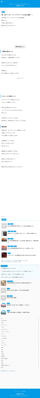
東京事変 (3, 356)
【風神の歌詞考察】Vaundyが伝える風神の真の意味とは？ (19, 282)
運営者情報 (23, 391)
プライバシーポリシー (18, 391)
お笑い (4, 216)
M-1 (2, 318)
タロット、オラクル (5, 331)
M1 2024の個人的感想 (11, 297)
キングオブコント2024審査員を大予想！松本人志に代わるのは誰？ (22, 255)
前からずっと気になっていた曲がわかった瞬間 (12, 261)
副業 (2, 347)
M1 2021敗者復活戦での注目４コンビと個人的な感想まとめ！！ (21, 226)
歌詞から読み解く (4, 358)
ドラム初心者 (3, 338)
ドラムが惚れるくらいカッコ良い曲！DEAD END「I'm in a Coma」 (16, 260)
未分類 (2, 354)
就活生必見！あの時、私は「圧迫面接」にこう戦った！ (18, 305)
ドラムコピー (3, 336)
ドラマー (3, 333)
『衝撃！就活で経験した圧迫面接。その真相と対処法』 (18, 312)
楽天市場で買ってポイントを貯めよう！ (8, 370)
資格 (2, 363)
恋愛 (2, 351)
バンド (2, 340)
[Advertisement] (20, 37)
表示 (23, 46)
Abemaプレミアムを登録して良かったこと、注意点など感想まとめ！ (22, 233)
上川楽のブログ (20, 5)
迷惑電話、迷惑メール (5, 365)
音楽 (2, 367)
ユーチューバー (4, 345)
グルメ (2, 327)
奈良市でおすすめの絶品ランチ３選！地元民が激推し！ (18, 290)
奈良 (2, 349)
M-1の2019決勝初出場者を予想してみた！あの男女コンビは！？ (21, 248)
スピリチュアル (4, 329)
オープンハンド (4, 324)
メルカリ (3, 342)
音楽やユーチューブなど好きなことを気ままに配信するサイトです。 (20, 395)
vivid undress (4, 320)
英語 (2, 360)
